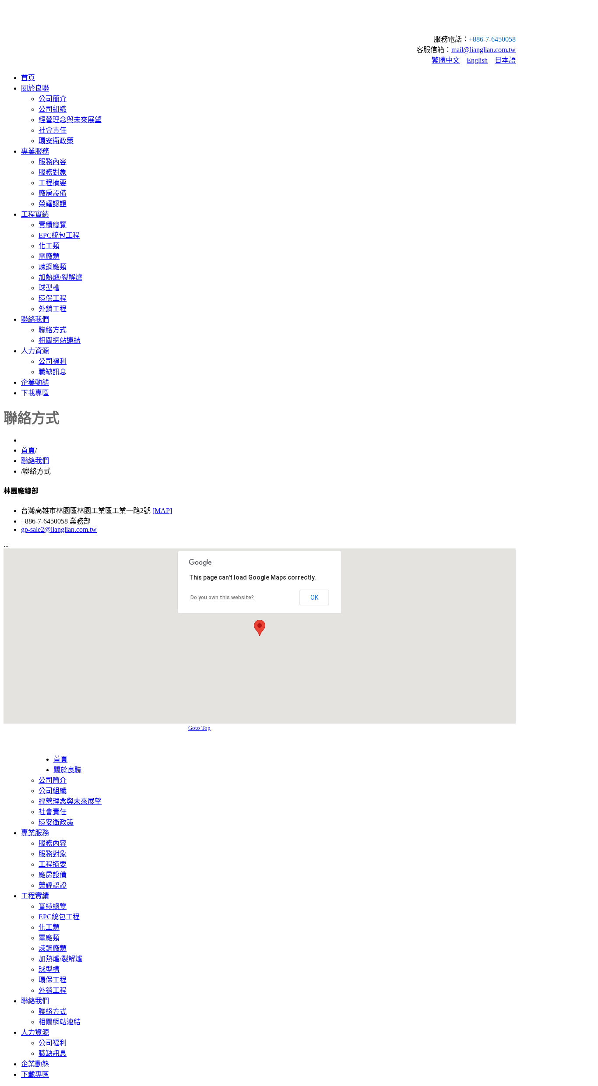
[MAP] (162, 510)
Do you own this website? (222, 597)
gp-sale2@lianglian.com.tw (59, 529)
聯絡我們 (35, 460)
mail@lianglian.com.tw (483, 49)
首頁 (28, 450)
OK (314, 597)
